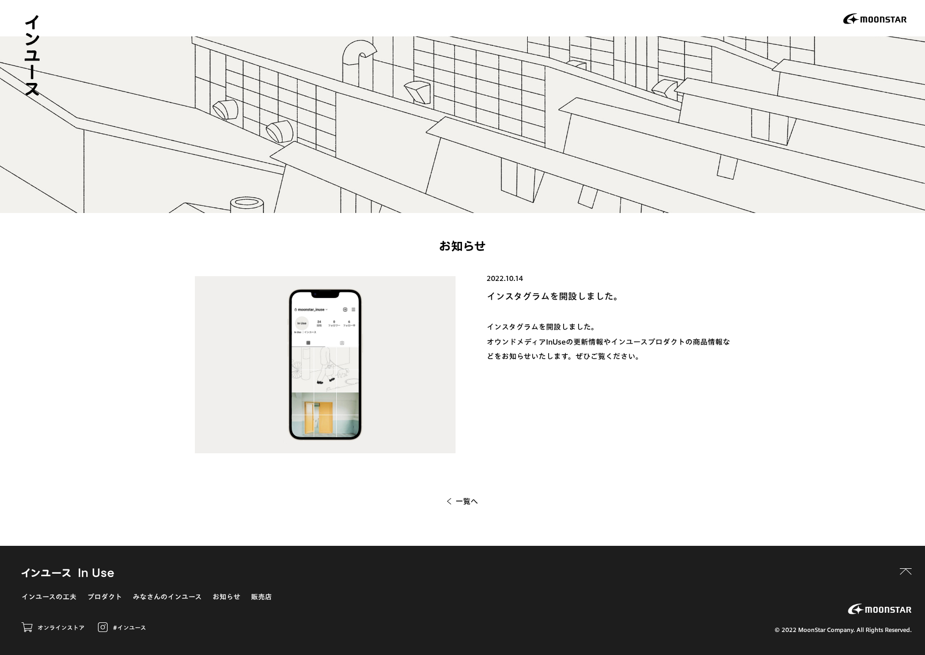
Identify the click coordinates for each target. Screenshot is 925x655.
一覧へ (467, 501)
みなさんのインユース (167, 596)
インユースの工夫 (49, 596)
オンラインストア (61, 627)
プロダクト (104, 596)
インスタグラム (513, 327)
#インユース (129, 627)
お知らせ (226, 596)
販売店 (261, 596)
